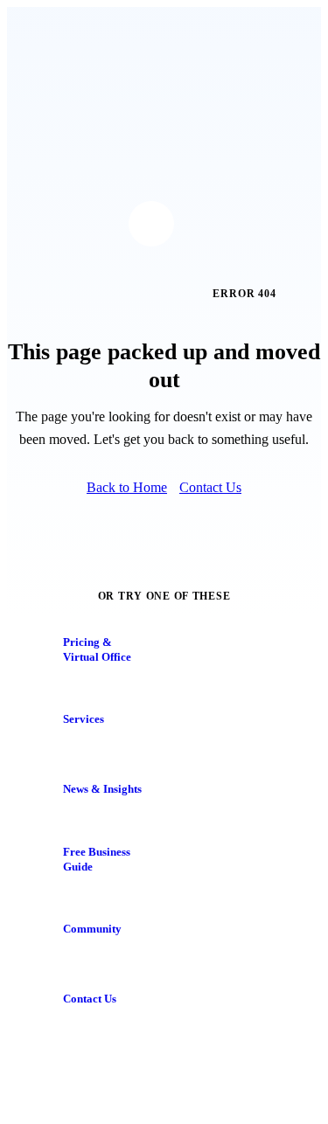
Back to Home (127, 487)
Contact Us (210, 487)
